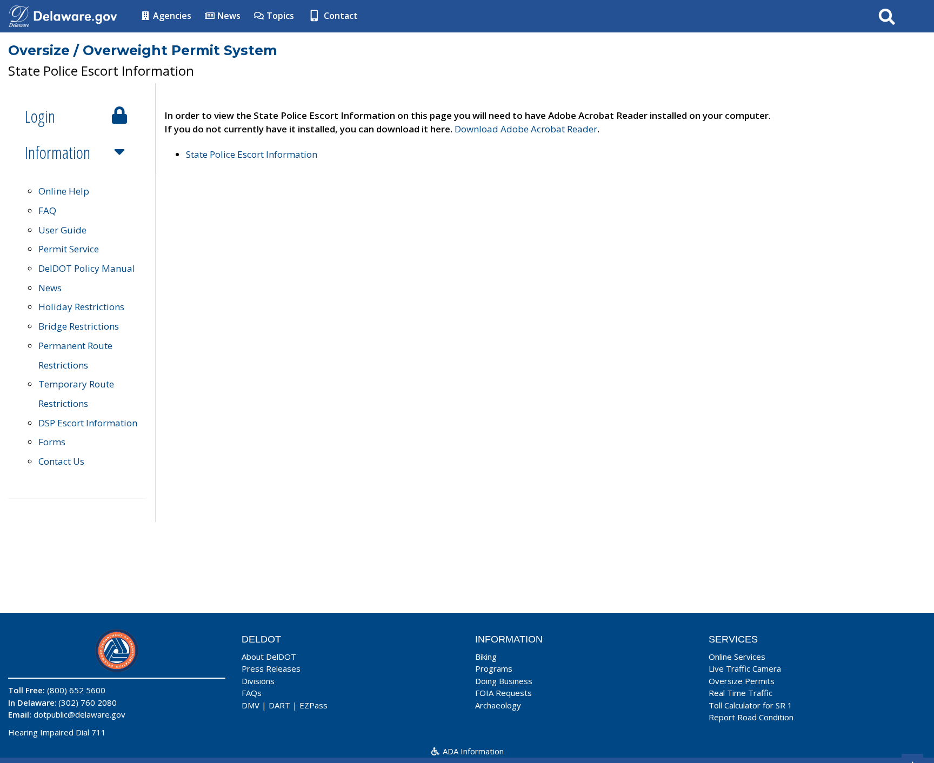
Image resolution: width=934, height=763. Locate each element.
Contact (340, 16)
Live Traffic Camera (745, 668)
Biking (486, 656)
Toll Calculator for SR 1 (750, 705)
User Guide (62, 230)
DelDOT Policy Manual (86, 268)
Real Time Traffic (740, 692)
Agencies (171, 16)
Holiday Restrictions (81, 306)
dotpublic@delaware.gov (79, 714)
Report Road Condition (751, 717)
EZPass (313, 705)
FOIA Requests (503, 692)
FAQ (47, 210)
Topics (279, 16)
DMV (250, 705)
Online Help (63, 191)
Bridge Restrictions (78, 326)
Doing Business (503, 680)
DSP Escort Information (87, 423)
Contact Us (61, 461)
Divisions (258, 680)
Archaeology (498, 705)
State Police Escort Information (251, 154)
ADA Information (472, 751)
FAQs (252, 692)
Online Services (737, 656)
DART (279, 705)
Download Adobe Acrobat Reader (526, 129)
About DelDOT (269, 656)
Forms (51, 442)
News (228, 16)
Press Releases (271, 668)
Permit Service (68, 249)
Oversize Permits (742, 680)
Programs (493, 668)
